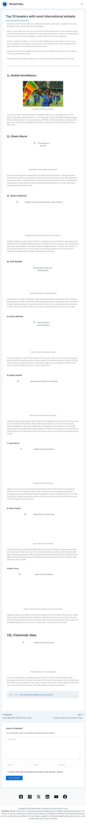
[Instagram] (29, 796)
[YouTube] (56, 796)
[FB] (65, 796)
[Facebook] (21, 796)
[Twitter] (38, 796)
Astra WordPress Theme (59, 808)
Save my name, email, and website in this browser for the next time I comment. (36, 772)
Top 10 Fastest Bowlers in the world (36, 695)
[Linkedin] (47, 796)
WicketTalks (16, 4)
